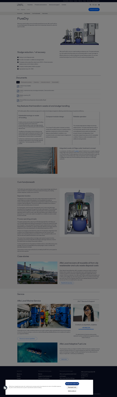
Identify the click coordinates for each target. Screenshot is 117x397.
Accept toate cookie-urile (72, 383)
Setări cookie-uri (72, 391)
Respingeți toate (72, 387)
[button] (5, 388)
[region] (49, 387)
